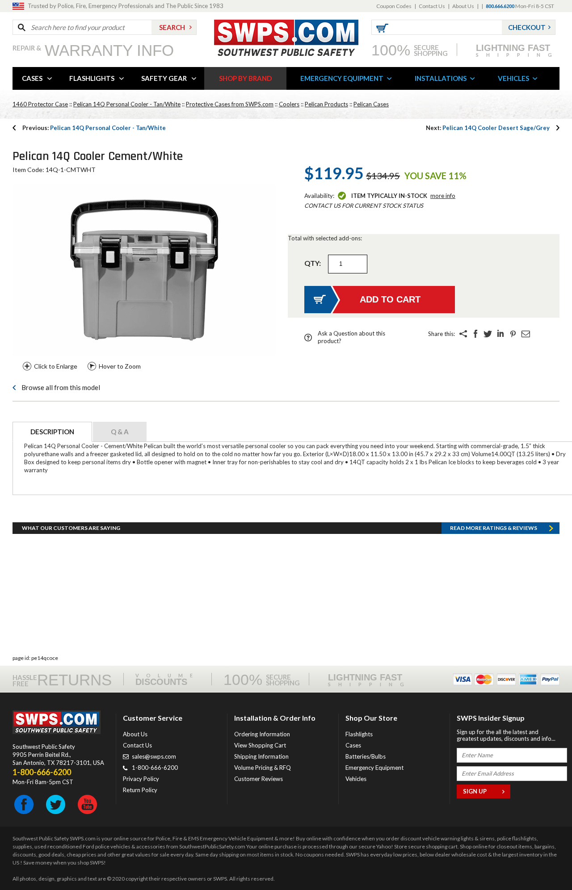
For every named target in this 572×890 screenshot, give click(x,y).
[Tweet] (488, 334)
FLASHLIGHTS (91, 78)
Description (52, 432)
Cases (353, 745)
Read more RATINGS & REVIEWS (493, 528)
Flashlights (359, 734)
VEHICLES (513, 78)
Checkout (527, 27)
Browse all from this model (60, 387)
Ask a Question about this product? (351, 337)
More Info (442, 195)
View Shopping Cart (260, 745)
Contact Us (432, 6)
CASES (32, 78)
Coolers (289, 104)
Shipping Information (261, 756)
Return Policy (140, 789)
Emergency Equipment (374, 767)
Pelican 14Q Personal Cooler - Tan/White (127, 104)
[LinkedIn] (500, 334)
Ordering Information (262, 734)
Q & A (120, 432)
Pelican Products (326, 104)
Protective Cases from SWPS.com (229, 104)
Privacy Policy (141, 778)
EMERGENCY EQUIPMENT (341, 78)
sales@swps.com (154, 756)
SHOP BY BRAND (245, 78)
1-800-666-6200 (155, 767)
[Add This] (462, 334)
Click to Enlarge (55, 366)
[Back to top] (542, 861)
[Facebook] (475, 334)
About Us (463, 6)
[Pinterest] (513, 334)
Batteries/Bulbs (365, 756)
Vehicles (355, 778)
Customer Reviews (258, 778)
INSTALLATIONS (441, 78)
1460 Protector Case (40, 104)
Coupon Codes (394, 6)
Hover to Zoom (120, 366)
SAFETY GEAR (164, 78)
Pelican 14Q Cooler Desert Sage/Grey (488, 127)
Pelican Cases (371, 104)
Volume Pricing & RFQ (262, 767)
